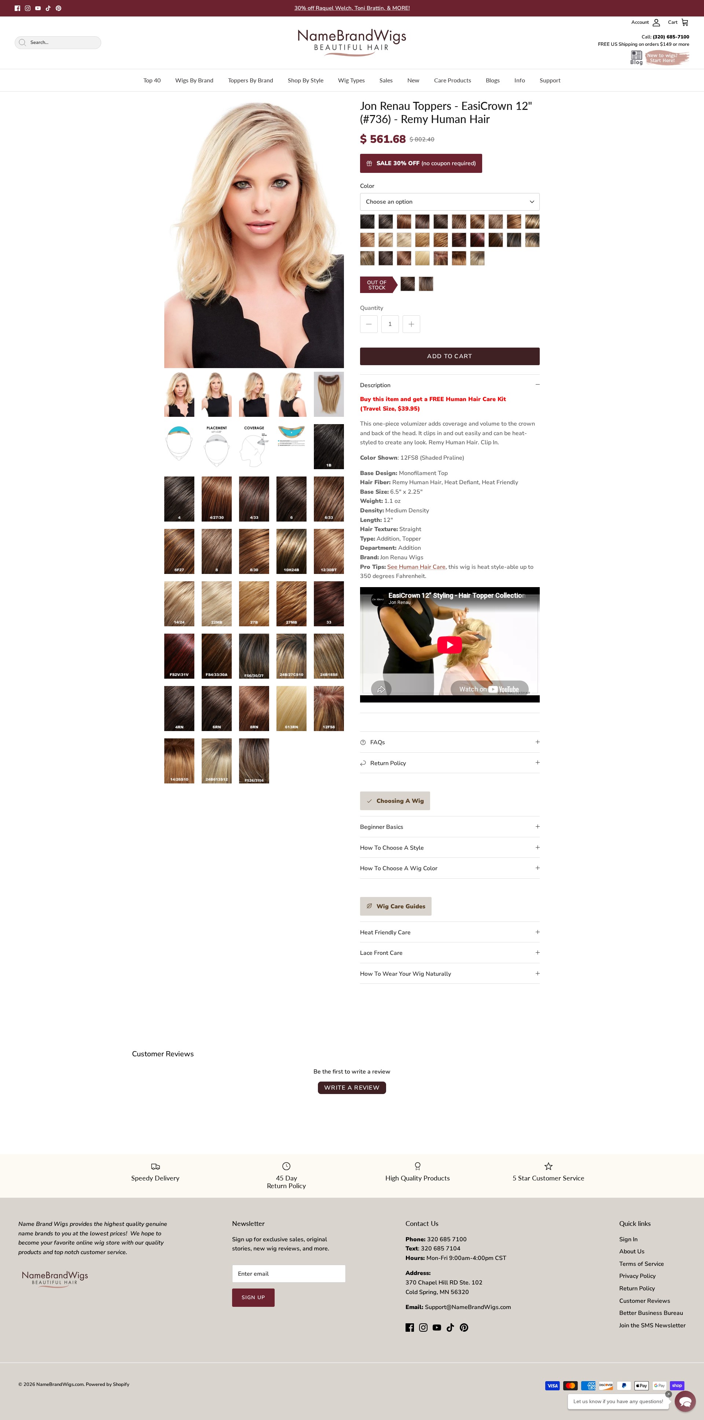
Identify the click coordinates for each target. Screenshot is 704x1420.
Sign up (253, 1297)
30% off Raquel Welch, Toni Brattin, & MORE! (352, 8)
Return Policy (637, 1288)
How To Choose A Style (392, 848)
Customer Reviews (644, 1301)
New (413, 80)
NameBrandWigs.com (60, 1384)
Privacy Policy (637, 1276)
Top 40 (152, 80)
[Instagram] (27, 8)
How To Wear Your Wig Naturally (405, 974)
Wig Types (351, 80)
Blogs (493, 80)
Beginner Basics (381, 827)
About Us (632, 1251)
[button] (685, 1401)
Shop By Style (305, 80)
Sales (386, 80)
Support (550, 80)
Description (375, 385)
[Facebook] (17, 8)
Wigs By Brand (194, 80)
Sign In (628, 1239)
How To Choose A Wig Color (398, 868)
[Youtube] (38, 8)
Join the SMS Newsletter (652, 1325)
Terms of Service (641, 1264)
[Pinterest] (58, 8)
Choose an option (389, 202)
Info (519, 80)
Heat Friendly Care (385, 932)
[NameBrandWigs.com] (352, 43)
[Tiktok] (48, 8)
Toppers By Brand (250, 80)
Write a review (352, 1088)
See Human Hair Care (416, 567)
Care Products (452, 80)
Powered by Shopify (107, 1384)
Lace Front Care (381, 953)
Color (367, 186)
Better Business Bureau (651, 1313)
